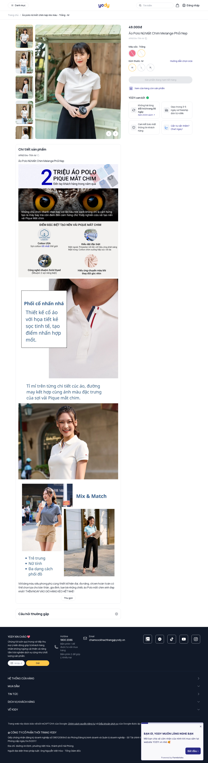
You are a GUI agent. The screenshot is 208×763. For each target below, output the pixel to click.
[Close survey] (200, 726)
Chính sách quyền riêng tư (81, 723)
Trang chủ (13, 15)
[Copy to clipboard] (38, 155)
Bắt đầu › (193, 751)
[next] (115, 133)
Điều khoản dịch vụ (108, 723)
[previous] (108, 133)
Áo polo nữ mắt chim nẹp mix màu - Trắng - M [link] (45, 15)
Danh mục (20, 5)
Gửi (37, 663)
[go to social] (147, 639)
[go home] (104, 5)
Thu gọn (68, 597)
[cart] (177, 5)
